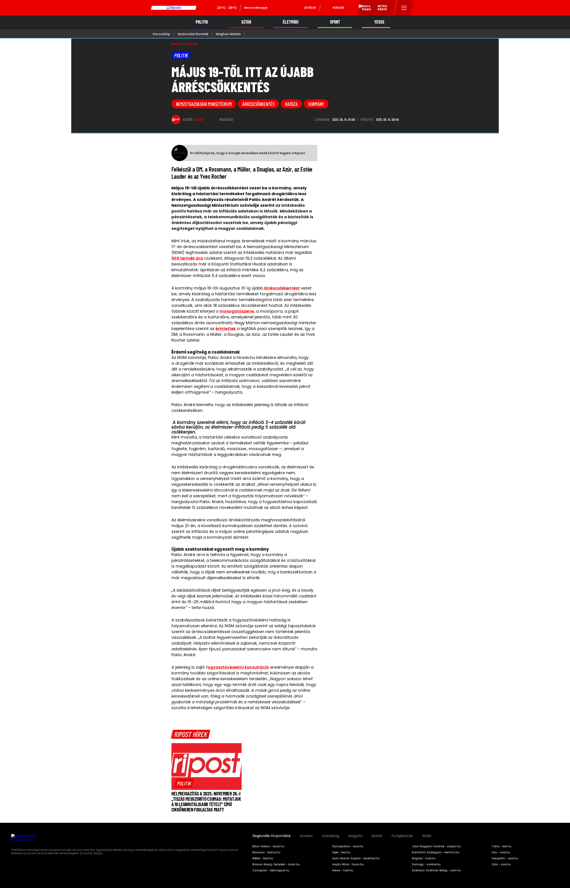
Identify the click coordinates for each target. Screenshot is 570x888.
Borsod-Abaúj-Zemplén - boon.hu (275, 864)
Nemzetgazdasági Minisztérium (204, 104)
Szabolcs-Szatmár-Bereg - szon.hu (436, 870)
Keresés (338, 8)
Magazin (355, 836)
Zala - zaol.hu (501, 864)
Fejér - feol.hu (341, 852)
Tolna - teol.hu (501, 846)
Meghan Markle (228, 34)
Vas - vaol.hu (501, 852)
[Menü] (404, 8)
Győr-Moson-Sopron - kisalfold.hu (355, 858)
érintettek (226, 328)
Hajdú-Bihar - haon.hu (348, 864)
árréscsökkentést (281, 288)
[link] (184, 783)
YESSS (379, 21)
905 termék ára (187, 258)
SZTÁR (246, 21)
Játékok (310, 8)
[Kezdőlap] (173, 8)
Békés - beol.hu (262, 858)
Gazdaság (330, 836)
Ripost (199, 119)
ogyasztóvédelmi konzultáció (238, 667)
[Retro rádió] (363, 8)
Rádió (427, 836)
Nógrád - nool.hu (424, 858)
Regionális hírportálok (271, 836)
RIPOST (176, 44)
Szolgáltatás (402, 836)
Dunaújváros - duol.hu (347, 846)
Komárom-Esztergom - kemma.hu (435, 852)
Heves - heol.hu (342, 870)
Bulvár (377, 836)
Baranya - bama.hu (266, 852)
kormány (316, 104)
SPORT (335, 21)
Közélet (306, 836)
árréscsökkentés (258, 104)
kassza (291, 104)
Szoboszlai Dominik (193, 34)
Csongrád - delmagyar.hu (270, 870)
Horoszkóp (161, 34)
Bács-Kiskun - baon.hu (268, 846)
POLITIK (202, 21)
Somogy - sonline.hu (426, 864)
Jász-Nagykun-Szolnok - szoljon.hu (436, 846)
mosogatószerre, (237, 311)
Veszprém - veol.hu (505, 858)
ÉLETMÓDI (291, 21)
